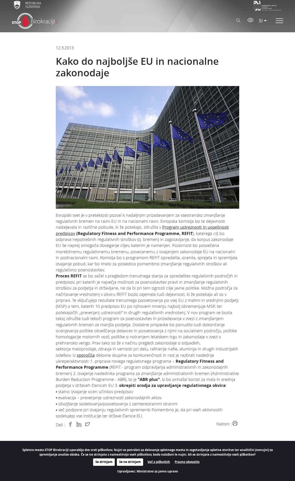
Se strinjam (103, 462)
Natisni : (224, 424)
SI (261, 21)
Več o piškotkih (159, 462)
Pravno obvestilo (187, 462)
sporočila (86, 355)
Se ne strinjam (130, 462)
